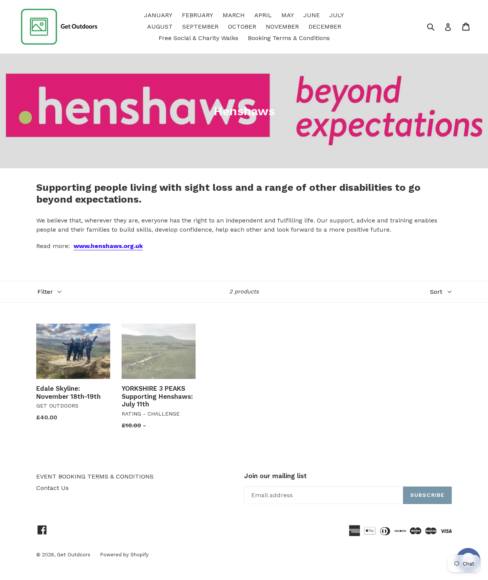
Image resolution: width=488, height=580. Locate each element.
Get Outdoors (73, 554)
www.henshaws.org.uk (108, 246)
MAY (287, 15)
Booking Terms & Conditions (289, 38)
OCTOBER (242, 26)
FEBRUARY (197, 15)
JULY (336, 15)
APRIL (263, 15)
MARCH (234, 15)
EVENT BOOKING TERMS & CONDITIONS (95, 476)
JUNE (311, 15)
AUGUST (160, 26)
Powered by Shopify (124, 554)
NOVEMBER (282, 26)
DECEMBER (324, 26)
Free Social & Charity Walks (198, 38)
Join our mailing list (275, 476)
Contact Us (52, 487)
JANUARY (158, 15)
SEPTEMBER (200, 26)
